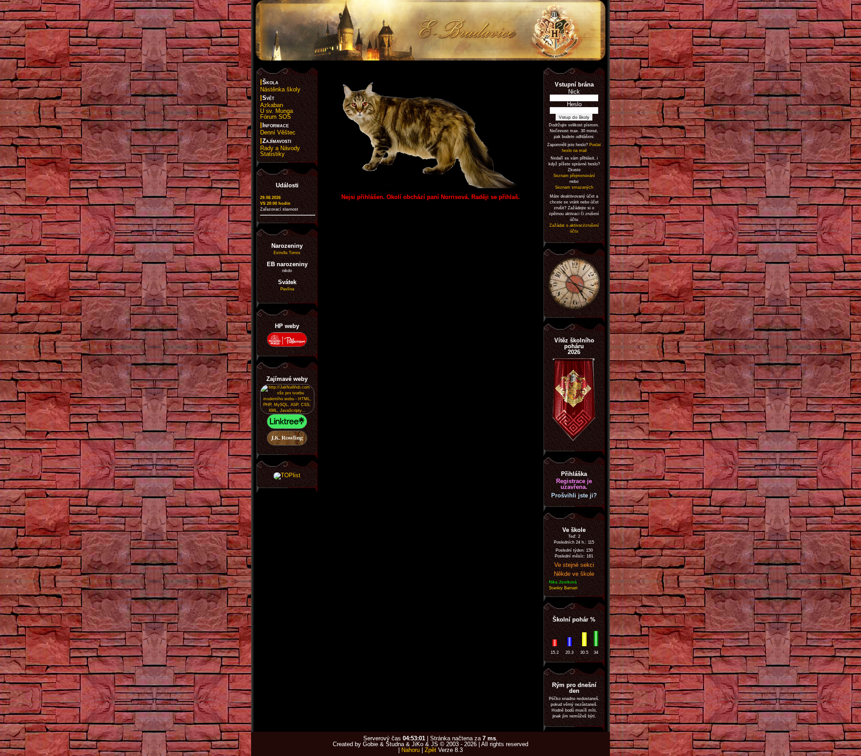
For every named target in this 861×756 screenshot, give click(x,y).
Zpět (430, 750)
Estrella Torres (287, 253)
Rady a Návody (280, 148)
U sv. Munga (276, 111)
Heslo (574, 104)
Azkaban (271, 105)
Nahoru (410, 750)
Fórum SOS (275, 116)
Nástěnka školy (280, 89)
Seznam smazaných (574, 187)
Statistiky (272, 154)
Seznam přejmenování (574, 175)
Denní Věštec (278, 132)
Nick (574, 91)
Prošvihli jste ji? (574, 495)
